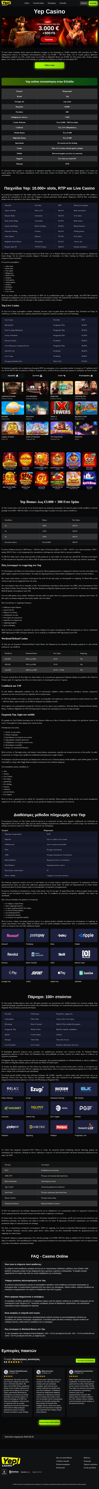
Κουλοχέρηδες (84, 375)
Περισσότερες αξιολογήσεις (49, 1422)
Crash (60, 375)
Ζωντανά (35, 375)
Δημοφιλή (11, 375)
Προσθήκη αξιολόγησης (85, 1360)
